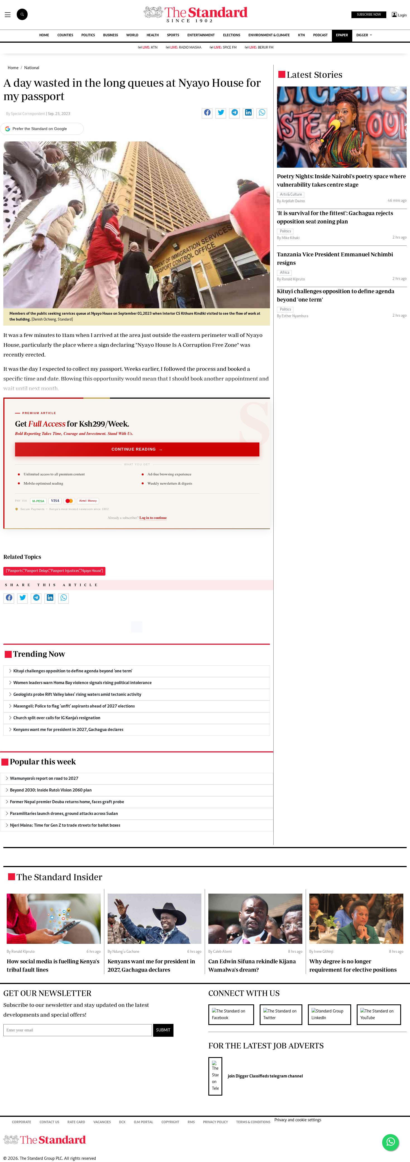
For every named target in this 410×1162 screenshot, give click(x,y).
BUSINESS (110, 35)
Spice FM (225, 48)
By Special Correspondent (26, 114)
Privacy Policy (215, 1122)
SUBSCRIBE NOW (369, 14)
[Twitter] (284, 1014)
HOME (44, 35)
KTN (301, 35)
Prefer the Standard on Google (40, 128)
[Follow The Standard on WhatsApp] (390, 1142)
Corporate (21, 1122)
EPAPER (342, 35)
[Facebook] (234, 1014)
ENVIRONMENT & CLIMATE (269, 35)
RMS (191, 1122)
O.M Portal (143, 1122)
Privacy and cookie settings (297, 1120)
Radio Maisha (185, 48)
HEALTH (153, 35)
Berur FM (261, 48)
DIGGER (362, 35)
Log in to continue (153, 517)
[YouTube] (382, 1014)
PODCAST (320, 35)
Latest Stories (315, 74)
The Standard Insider (59, 877)
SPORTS (173, 35)
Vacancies (102, 1122)
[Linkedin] (332, 1014)
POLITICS (88, 35)
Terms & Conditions (253, 1122)
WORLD (132, 35)
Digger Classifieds (252, 1076)
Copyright (170, 1122)
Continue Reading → (137, 449)
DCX (122, 1122)
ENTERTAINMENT (201, 35)
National (31, 68)
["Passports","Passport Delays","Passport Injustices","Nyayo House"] (54, 571)
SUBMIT (163, 1030)
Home (13, 68)
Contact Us (49, 1122)
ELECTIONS (231, 35)
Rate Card (76, 1122)
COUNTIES (65, 35)
